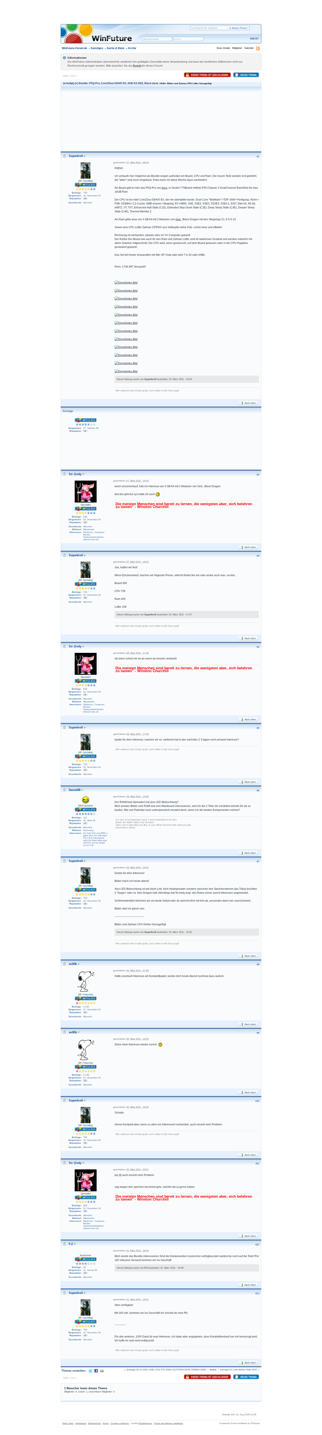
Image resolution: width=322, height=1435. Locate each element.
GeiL (178, 219)
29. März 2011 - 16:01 (137, 867)
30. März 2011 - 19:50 (137, 1107)
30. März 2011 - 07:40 (137, 970)
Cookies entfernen (119, 1423)
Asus (164, 187)
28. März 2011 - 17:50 (137, 734)
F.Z (71, 1244)
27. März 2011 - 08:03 (137, 162)
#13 (257, 1293)
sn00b (73, 964)
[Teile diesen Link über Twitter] (90, 1370)
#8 (258, 964)
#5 (258, 728)
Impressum (80, 1423)
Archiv (132, 48)
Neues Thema (248, 75)
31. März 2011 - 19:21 (137, 1299)
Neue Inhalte (223, 48)
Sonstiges (97, 48)
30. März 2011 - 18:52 (137, 1039)
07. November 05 (92, 1009)
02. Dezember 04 (92, 519)
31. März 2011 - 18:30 (137, 1250)
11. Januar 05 (90, 1270)
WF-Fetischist (85, 994)
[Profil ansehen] (85, 156)
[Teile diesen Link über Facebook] (96, 1370)
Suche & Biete (115, 48)
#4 (258, 647)
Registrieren (236, 38)
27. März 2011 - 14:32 (137, 481)
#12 (257, 1244)
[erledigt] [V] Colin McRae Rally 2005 (238, 1369)
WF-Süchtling (85, 180)
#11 (257, 1163)
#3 (258, 555)
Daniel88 (74, 790)
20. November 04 (92, 195)
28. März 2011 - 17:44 (137, 653)
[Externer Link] (126, 282)
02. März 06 (89, 820)
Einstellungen (145, 1423)
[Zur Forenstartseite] (103, 36)
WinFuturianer (85, 805)
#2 (258, 474)
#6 (258, 790)
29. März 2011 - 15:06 (137, 796)
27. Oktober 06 (91, 428)
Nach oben (250, 403)
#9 (258, 1033)
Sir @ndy (75, 474)
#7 (258, 861)
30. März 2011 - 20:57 (137, 1169)
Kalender (249, 48)
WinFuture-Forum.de (74, 48)
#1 (258, 156)
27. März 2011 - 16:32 (137, 562)
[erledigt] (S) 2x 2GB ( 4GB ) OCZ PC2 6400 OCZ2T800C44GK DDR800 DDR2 (166, 1369)
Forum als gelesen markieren (168, 1423)
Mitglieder (237, 48)
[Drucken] (102, 1370)
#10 (257, 1101)
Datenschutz (94, 1423)
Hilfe (254, 38)
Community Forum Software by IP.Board (239, 1423)
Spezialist (86, 504)
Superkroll (76, 156)
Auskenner (85, 1255)
